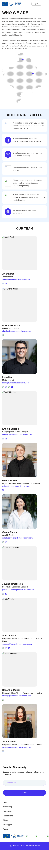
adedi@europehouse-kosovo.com (16, 279)
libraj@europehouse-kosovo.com (15, 383)
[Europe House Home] (11, 4)
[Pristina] (33, 74)
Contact (6, 829)
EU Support (7, 825)
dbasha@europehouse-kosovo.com (16, 331)
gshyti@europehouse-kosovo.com (16, 486)
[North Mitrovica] (23, 59)
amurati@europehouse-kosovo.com (16, 747)
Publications (8, 816)
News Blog (7, 807)
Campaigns (7, 811)
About (5, 820)
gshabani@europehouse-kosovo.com (17, 538)
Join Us (24, 793)
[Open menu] (44, 3)
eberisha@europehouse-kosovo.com (17, 434)
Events (5, 802)
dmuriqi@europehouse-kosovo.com (16, 696)
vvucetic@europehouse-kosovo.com (17, 644)
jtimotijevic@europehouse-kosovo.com (18, 590)
